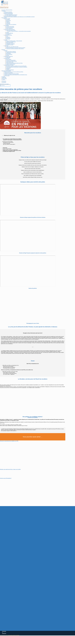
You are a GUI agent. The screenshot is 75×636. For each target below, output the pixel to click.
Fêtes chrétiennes (9, 28)
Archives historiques (10, 69)
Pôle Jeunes (8, 20)
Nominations (8, 53)
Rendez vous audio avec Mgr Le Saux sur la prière (10, 469)
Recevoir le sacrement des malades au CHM (9, 440)
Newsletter (4, 82)
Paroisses (4, 10)
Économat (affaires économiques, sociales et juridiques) (16, 66)
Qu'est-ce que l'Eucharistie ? (6, 478)
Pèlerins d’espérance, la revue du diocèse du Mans (15, 47)
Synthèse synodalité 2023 (11, 41)
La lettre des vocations (8, 72)
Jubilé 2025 (6, 45)
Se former (8, 38)
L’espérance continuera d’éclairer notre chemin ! (15, 48)
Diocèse (3, 49)
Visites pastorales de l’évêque (11, 14)
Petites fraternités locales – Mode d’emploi (14, 40)
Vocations (8, 19)
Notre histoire (8, 59)
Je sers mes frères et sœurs (9, 29)
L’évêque (5, 50)
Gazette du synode (9, 44)
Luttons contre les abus (10, 64)
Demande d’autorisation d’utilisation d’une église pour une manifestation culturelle (19, 16)
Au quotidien (6, 25)
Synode (5, 39)
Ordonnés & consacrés (8, 56)
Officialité (7, 68)
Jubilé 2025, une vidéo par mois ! (12, 46)
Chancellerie (8, 67)
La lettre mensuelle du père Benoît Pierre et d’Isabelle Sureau (15, 74)
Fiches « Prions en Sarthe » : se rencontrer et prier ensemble (19, 31)
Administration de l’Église (8, 65)
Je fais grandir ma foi (8, 35)
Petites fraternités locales (11, 30)
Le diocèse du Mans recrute (11, 61)
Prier (7, 36)
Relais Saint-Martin (9, 42)
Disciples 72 (8, 34)
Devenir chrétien (7, 18)
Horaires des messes (10, 26)
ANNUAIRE (8, 57)
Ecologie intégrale (9, 33)
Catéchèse (8, 22)
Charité (7, 32)
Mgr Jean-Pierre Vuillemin (11, 51)
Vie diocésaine (6, 58)
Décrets (7, 55)
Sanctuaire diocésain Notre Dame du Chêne (14, 63)
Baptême (8, 21)
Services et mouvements (11, 60)
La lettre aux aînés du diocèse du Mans (11, 73)
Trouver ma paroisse (8, 11)
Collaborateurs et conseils (11, 52)
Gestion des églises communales (10, 15)
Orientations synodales (10, 43)
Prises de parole (9, 54)
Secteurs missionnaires (8, 13)
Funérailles (8, 23)
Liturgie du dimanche (10, 27)
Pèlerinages (8, 37)
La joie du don (6, 75)
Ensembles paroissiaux (8, 12)
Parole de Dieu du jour (4, 6)
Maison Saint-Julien (9, 62)
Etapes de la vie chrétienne (11, 24)
